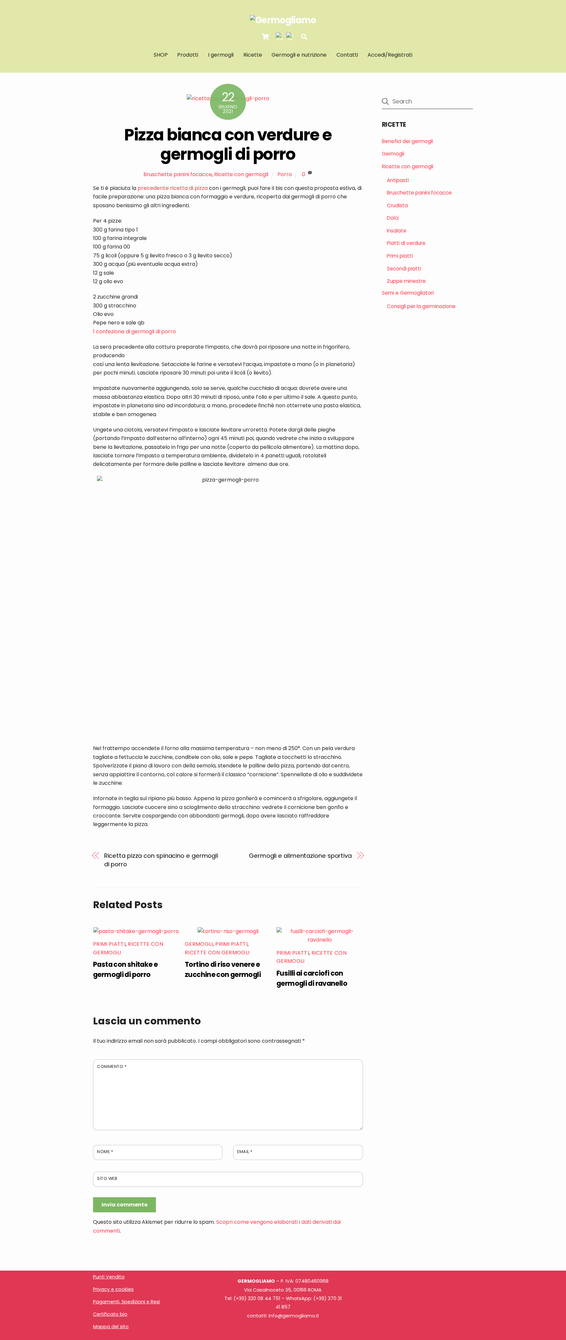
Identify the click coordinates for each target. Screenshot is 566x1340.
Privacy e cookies (113, 1289)
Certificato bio (110, 1314)
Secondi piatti (404, 268)
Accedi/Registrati (390, 55)
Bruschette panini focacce (177, 174)
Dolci (393, 217)
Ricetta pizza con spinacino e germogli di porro (161, 860)
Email (245, 1151)
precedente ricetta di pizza (173, 188)
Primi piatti (109, 944)
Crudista (397, 205)
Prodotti (187, 55)
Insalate (396, 230)
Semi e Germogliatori (408, 292)
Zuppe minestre (406, 281)
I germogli (221, 55)
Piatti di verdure (406, 243)
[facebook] (280, 36)
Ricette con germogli (241, 174)
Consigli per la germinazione (421, 306)
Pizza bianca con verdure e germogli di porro (227, 144)
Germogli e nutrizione (299, 55)
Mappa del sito (111, 1326)
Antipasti (398, 180)
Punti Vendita (108, 1277)
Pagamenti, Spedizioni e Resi (126, 1301)
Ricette (252, 55)
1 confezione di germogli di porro (134, 331)
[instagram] (290, 36)
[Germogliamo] (283, 20)
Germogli (199, 944)
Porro (284, 174)
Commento (111, 1066)
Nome (105, 1151)
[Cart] (265, 36)
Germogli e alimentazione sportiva (300, 856)
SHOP (161, 55)
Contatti (347, 55)
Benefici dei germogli (407, 141)
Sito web (107, 1178)
